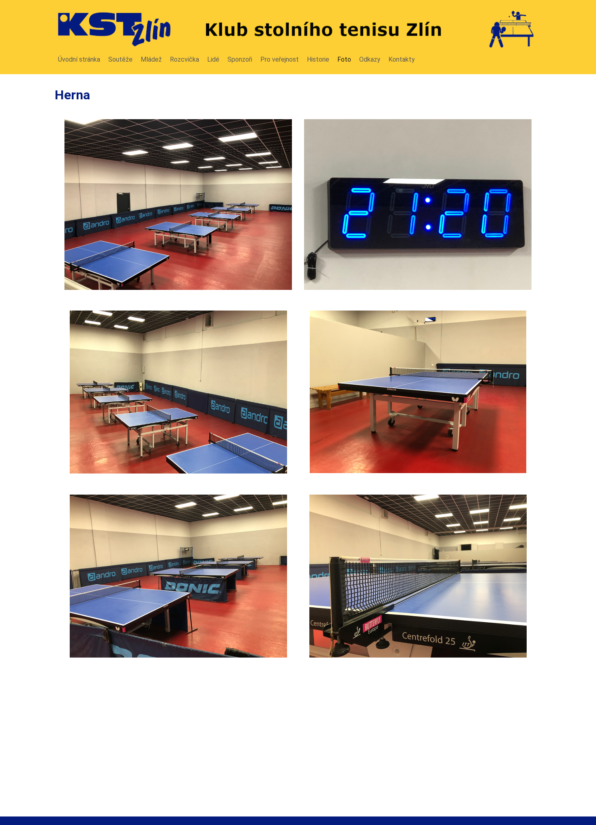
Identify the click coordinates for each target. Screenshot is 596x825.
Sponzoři (239, 59)
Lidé (213, 59)
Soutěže (120, 59)
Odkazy (369, 59)
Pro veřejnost (279, 59)
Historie (318, 59)
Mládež (151, 59)
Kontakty (401, 59)
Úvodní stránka (79, 59)
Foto (344, 59)
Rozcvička (184, 59)
